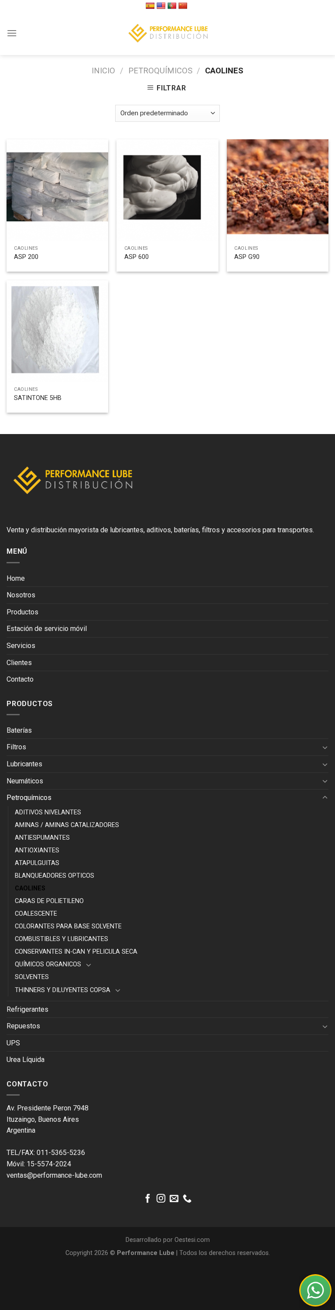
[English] (162, 5)
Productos (22, 612)
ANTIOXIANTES (37, 850)
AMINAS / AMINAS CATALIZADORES (67, 825)
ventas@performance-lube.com (54, 1175)
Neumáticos (25, 781)
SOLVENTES (32, 977)
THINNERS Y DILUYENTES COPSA (62, 990)
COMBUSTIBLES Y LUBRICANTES (61, 939)
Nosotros (21, 595)
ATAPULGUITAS (37, 863)
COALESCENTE (36, 913)
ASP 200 (26, 257)
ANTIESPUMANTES (42, 837)
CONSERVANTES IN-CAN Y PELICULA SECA (76, 951)
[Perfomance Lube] (167, 33)
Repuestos (23, 1026)
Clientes (19, 662)
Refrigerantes (27, 1009)
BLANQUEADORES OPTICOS (54, 875)
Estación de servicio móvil (47, 628)
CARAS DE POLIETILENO (49, 901)
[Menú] (12, 33)
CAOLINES (30, 888)
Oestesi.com (192, 1240)
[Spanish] (151, 5)
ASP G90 (247, 257)
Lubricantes (24, 764)
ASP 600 (136, 257)
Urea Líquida (25, 1059)
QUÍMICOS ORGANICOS (48, 964)
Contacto (20, 679)
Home (16, 578)
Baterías (19, 730)
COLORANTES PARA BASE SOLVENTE (68, 926)
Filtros (16, 747)
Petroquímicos (160, 70)
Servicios (21, 645)
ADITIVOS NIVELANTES (48, 812)
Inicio (103, 70)
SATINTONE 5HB (38, 398)
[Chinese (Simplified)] (183, 5)
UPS (13, 1043)
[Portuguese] (173, 5)
